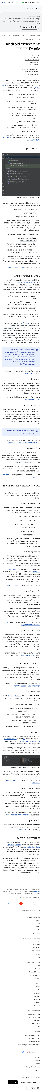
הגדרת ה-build (30, 374)
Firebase (37, 1064)
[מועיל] (29, 39)
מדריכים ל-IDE (6, 35)
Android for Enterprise (33, 917)
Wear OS (37, 969)
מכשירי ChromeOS (34, 972)
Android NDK (36, 1027)
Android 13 (37, 999)
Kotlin (27, 323)
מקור (38, 923)
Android (37, 914)
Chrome (37, 1060)
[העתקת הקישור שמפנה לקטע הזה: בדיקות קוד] (29, 732)
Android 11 (37, 1006)
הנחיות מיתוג (25, 1077)
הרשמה (13, 1082)
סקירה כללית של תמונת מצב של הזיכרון (26, 686)
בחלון (22, 830)
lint (24, 739)
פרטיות (38, 954)
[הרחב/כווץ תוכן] (32, 55)
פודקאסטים (36, 933)
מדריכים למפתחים (34, 1017)
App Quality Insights (14, 845)
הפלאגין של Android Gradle (26, 283)
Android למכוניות (35, 975)
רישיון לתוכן (37, 891)
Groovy (28, 328)
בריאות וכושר (36, 948)
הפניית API (37, 1020)
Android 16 (37, 990)
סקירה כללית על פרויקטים (16, 267)
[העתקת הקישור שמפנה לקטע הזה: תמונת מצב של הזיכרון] (19, 630)
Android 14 (37, 996)
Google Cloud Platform (33, 1067)
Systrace (18, 696)
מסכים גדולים (36, 966)
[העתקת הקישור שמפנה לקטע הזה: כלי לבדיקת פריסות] (22, 552)
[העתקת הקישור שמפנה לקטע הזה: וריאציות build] (27, 379)
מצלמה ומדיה (36, 951)
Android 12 (37, 1002)
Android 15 (37, 993)
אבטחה (38, 920)
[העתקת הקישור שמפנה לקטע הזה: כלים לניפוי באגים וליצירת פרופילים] (38, 489)
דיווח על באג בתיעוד (34, 1038)
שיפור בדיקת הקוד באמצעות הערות (18, 815)
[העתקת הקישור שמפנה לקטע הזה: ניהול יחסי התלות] (24, 448)
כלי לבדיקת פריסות (13, 585)
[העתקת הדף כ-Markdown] (20, 49)
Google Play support (34, 1041)
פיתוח (25, 35)
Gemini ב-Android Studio (31, 847)
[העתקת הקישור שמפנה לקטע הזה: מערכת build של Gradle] (12, 276)
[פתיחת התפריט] (38, 2)
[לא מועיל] (26, 39)
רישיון (32, 1077)
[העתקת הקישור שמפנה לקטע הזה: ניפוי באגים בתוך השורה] (18, 504)
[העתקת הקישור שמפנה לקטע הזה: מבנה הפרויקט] (22, 148)
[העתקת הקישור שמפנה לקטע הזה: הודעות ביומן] (27, 821)
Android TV (37, 978)
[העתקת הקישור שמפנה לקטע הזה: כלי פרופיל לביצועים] (22, 591)
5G (39, 957)
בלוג (39, 930)
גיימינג (38, 941)
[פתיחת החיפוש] (13, 2)
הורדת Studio (36, 1024)
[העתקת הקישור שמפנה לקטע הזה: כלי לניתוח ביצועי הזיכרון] (18, 663)
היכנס (4, 2)
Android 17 (37, 987)
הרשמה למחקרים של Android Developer (28, 1045)
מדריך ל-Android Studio (33, 1014)
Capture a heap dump (27, 655)
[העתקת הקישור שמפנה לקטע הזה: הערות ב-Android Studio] (17, 788)
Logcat (10, 696)
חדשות (38, 927)
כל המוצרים (37, 1070)
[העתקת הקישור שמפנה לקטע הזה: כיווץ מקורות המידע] (22, 405)
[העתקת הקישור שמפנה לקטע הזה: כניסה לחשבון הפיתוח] (15, 838)
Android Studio (33, 9)
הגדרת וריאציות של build (32, 399)
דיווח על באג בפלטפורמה (32, 1035)
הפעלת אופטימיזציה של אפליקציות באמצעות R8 (24, 443)
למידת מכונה (36, 944)
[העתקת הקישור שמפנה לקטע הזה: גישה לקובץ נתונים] (23, 692)
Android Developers (34, 35)
